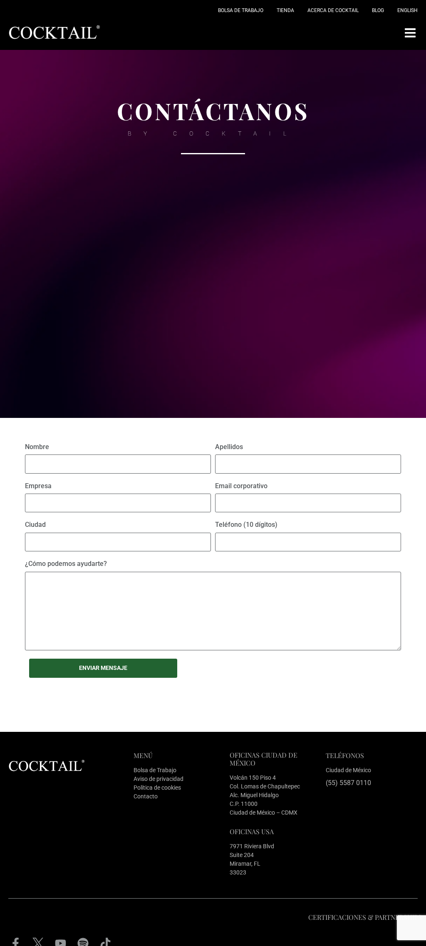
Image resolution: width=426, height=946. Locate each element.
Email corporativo (241, 486)
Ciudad (35, 525)
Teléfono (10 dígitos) (246, 525)
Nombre (37, 447)
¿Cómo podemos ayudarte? (66, 564)
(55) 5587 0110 (348, 783)
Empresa (38, 486)
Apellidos (229, 447)
